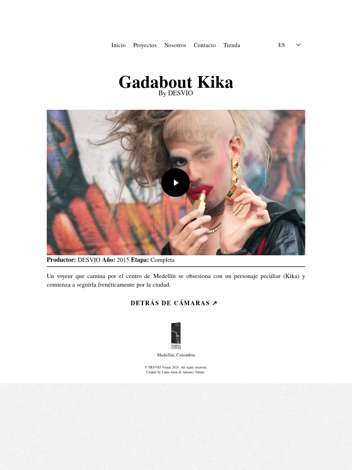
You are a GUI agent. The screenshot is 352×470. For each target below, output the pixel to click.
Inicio (118, 45)
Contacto (205, 45)
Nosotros (175, 45)
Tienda (231, 45)
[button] (175, 182)
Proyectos (147, 45)
